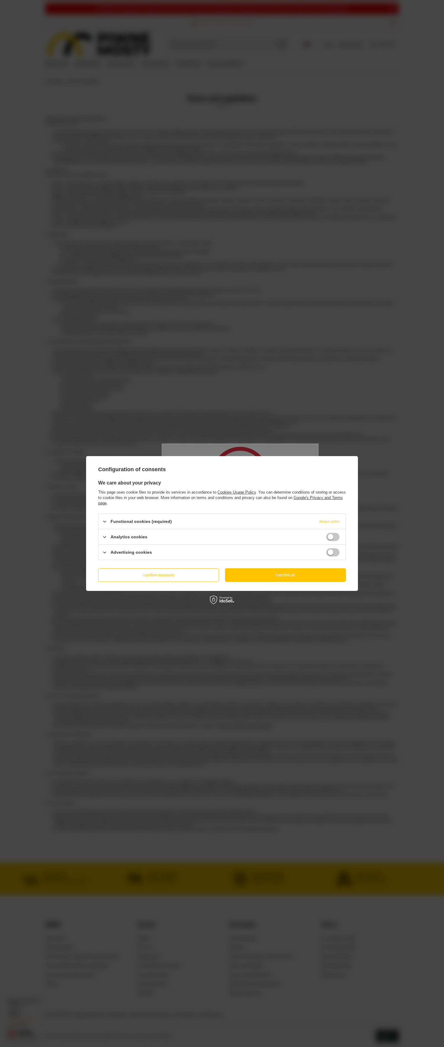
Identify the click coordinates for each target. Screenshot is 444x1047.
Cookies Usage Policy (236, 492)
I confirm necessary (159, 574)
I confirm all (285, 574)
